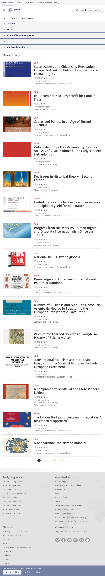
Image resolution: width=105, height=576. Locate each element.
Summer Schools (10, 497)
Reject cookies (33, 572)
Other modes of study (12, 501)
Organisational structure (44, 3)
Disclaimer (7, 555)
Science (58, 501)
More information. (33, 568)
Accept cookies (12, 572)
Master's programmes (12, 485)
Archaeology (60, 481)
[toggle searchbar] (77, 10)
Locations (7, 551)
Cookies (6, 559)
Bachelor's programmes (13, 481)
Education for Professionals (14, 493)
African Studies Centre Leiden (67, 509)
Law (57, 493)
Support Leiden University (13, 535)
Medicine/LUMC (62, 497)
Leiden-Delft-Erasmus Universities (17, 547)
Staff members (29, 3)
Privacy (6, 563)
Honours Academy (63, 513)
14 (62, 460)
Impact (6, 543)
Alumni (6, 539)
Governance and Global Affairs (68, 485)
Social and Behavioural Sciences (68, 505)
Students (19, 3)
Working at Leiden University (15, 531)
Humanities (60, 489)
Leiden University (8, 3)
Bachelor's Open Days (12, 505)
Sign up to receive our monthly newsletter (73, 531)
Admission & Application (13, 513)
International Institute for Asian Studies (71, 521)
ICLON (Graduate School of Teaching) (71, 517)
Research (14, 18)
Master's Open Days (11, 509)
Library (56, 3)
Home (5, 18)
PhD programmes (10, 489)
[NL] (87, 10)
